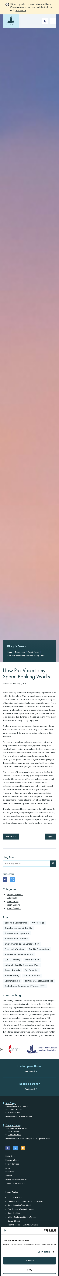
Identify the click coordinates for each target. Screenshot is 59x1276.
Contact (8, 1176)
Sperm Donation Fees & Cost (19, 1205)
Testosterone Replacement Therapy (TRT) (25, 986)
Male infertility (32, 959)
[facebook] (5, 879)
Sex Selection (31, 970)
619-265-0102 (14, 1112)
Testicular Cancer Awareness (39, 981)
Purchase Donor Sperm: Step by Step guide (25, 1201)
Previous (11, 836)
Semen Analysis (12, 970)
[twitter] (12, 879)
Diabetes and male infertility (18, 928)
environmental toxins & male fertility (22, 944)
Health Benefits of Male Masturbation (23, 1225)
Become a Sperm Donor (16, 923)
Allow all (29, 1260)
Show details (44, 1252)
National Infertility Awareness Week (22, 965)
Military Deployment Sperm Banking (22, 1217)
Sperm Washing (12, 981)
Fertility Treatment (15, 894)
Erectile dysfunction (14, 949)
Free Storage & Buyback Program (21, 1209)
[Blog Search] (53, 863)
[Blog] (23, 1148)
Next (50, 836)
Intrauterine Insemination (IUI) (19, 954)
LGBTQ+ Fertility (12, 959)
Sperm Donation (14, 908)
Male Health (12, 898)
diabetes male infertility (16, 938)
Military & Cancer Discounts (16, 1180)
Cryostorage (38, 923)
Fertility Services (12, 1164)
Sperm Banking (13, 905)
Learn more (21, 10)
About (7, 1168)
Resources (9, 1172)
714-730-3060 (14, 1134)
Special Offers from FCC (15, 1184)
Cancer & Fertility (14, 1221)
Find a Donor (10, 1156)
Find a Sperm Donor (16, 1197)
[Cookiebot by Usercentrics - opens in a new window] (44, 1230)
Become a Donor (12, 1160)
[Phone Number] (45, 21)
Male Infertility (13, 901)
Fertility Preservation (39, 949)
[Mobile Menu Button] (53, 21)
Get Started (30, 1071)
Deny (29, 1270)
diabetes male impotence (17, 933)
